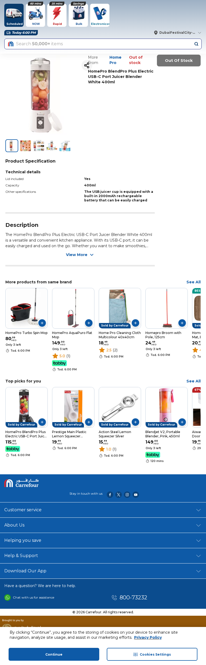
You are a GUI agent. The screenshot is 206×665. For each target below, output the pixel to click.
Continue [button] (53, 654)
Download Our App (25, 570)
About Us (14, 525)
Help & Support (21, 555)
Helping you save (22, 540)
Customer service (23, 509)
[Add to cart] (42, 323)
